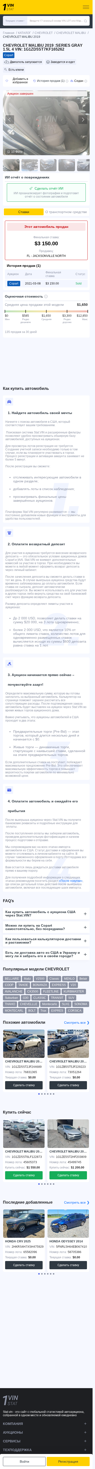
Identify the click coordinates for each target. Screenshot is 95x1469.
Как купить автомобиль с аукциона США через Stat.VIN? (40, 913)
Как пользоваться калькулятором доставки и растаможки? (43, 940)
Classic (54, 978)
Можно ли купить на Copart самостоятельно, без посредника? (35, 927)
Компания (13, 1424)
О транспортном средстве (66, 212)
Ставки (23, 212)
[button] (15, 20)
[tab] (39, 1094)
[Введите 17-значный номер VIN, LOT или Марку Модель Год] (85, 21)
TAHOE (23, 985)
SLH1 (65, 1004)
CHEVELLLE (28, 1004)
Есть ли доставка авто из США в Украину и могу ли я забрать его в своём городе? (42, 954)
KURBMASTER (74, 991)
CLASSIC (39, 998)
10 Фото (16, 152)
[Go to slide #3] (48, 165)
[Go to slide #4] (66, 165)
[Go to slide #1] (11, 165)
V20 (73, 985)
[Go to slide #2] (29, 165)
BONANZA (40, 985)
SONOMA (80, 1004)
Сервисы (11, 1441)
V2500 (40, 978)
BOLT (32, 1010)
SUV (71, 998)
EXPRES (57, 1010)
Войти (24, 1461)
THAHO (10, 1004)
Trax (43, 1010)
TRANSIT (57, 998)
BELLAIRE (12, 978)
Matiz (27, 978)
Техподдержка (17, 1450)
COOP (9, 985)
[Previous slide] (9, 119)
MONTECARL (14, 1010)
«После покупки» (71, 881)
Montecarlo (49, 1004)
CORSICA (74, 1010)
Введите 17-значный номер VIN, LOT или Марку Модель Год (57, 20)
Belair (83, 978)
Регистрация (68, 1461)
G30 (25, 998)
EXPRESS (59, 985)
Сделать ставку (24, 1085)
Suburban (11, 998)
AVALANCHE (13, 991)
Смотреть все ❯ (77, 1022)
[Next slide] (82, 119)
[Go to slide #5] (85, 165)
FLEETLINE (51, 991)
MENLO (69, 978)
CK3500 (32, 991)
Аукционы (13, 1432)
